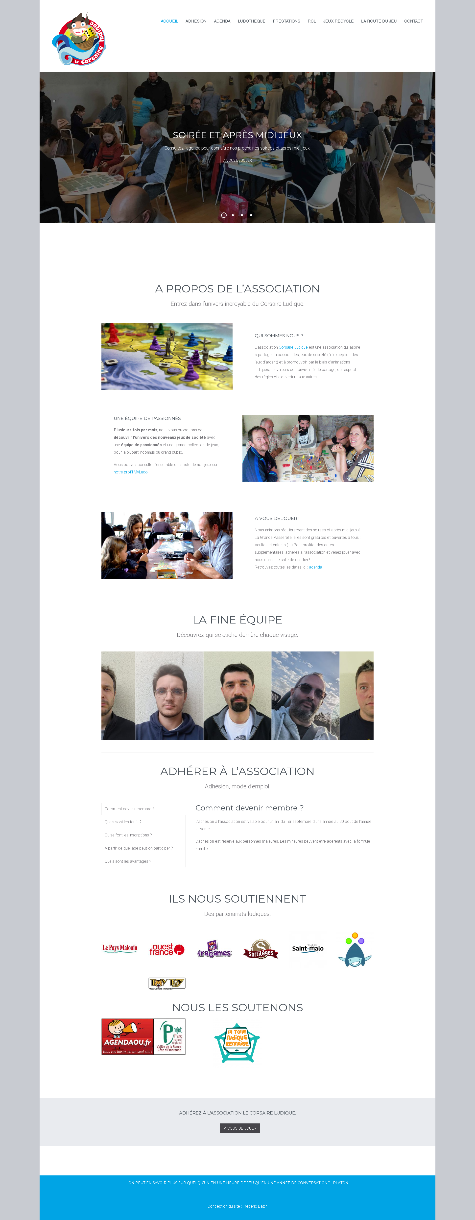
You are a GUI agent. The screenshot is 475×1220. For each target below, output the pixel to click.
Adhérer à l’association (237, 771)
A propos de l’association (237, 288)
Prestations (235, 216)
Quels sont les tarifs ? (123, 822)
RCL (312, 21)
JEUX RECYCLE (338, 21)
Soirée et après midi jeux (226, 216)
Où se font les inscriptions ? (128, 835)
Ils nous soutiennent (237, 898)
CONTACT (413, 21)
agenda (315, 567)
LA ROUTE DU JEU (379, 21)
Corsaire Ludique (293, 347)
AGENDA (222, 21)
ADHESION (196, 21)
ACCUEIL (169, 21)
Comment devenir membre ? (129, 808)
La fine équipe (237, 619)
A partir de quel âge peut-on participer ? (139, 848)
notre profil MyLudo (131, 472)
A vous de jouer (237, 160)
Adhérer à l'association (244, 216)
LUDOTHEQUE (251, 21)
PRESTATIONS (286, 21)
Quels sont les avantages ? (128, 861)
